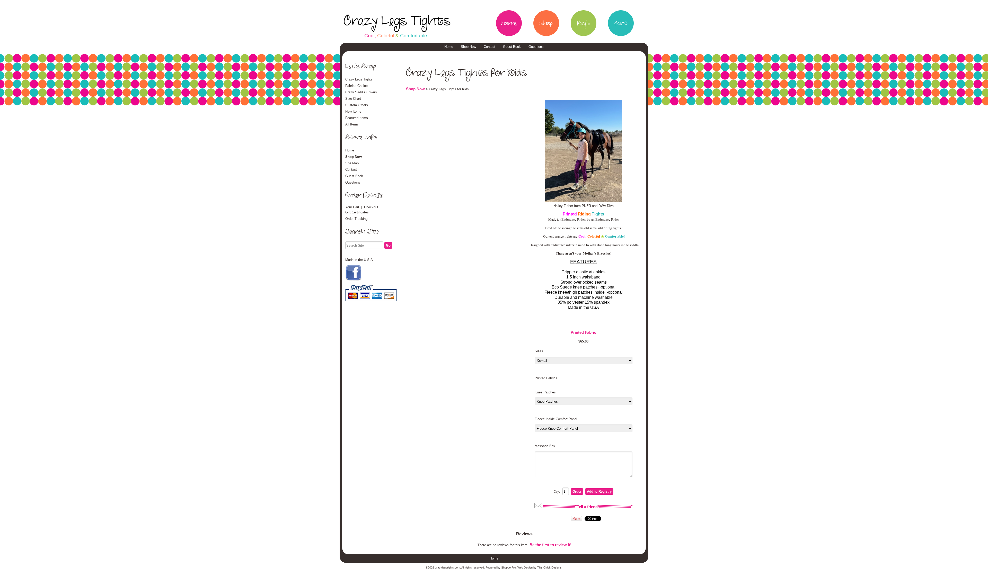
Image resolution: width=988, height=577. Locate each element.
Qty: (557, 491)
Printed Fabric (583, 332)
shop (546, 23)
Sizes (539, 351)
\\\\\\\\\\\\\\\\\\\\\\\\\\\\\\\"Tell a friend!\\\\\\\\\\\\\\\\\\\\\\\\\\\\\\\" (588, 507)
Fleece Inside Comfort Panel (556, 419)
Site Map (352, 163)
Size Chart (353, 99)
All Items (352, 124)
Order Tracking (356, 219)
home (509, 23)
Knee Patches (545, 392)
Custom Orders (356, 105)
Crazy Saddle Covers (361, 92)
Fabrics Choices (357, 86)
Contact (489, 47)
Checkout (371, 207)
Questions (536, 47)
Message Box (545, 446)
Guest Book (512, 47)
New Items (353, 111)
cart (621, 23)
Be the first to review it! (550, 545)
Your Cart (352, 207)
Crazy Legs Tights (397, 21)
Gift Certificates (357, 212)
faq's (583, 23)
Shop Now (468, 47)
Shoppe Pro (508, 567)
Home (448, 47)
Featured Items (356, 118)
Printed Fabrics (546, 378)
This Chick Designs (549, 567)
